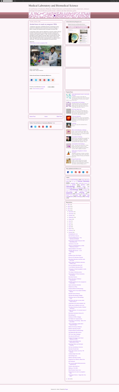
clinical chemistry (36, 88)
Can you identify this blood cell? (75, 265)
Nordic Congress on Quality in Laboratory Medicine (76, 191)
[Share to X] (51, 87)
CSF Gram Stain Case (77, 109)
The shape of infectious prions (75, 272)
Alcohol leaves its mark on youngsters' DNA (38, 42)
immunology (69, 188)
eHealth (67, 184)
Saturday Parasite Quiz (74, 348)
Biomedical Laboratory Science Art (76, 313)
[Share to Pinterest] (53, 87)
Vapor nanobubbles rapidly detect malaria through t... (76, 324)
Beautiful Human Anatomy (74, 293)
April (70, 226)
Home (46, 116)
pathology (81, 192)
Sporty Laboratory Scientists (75, 284)
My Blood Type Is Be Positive (75, 255)
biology (83, 179)
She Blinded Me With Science (75, 332)
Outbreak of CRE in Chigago (75, 316)
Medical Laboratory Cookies (75, 357)
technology (79, 196)
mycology (85, 189)
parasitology (69, 192)
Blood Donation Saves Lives (75, 370)
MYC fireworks (72, 361)
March (70, 228)
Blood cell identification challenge (79, 129)
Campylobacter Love (73, 234)
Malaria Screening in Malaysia (75, 326)
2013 (69, 378)
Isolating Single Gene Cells (74, 353)
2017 (69, 204)
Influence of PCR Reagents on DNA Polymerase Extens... (76, 246)
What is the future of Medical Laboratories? (75, 279)
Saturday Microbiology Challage (75, 295)
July (70, 221)
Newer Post (32, 116)
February (71, 230)
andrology (68, 179)
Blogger (66, 389)
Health (84, 186)
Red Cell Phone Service (74, 235)
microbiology (74, 189)
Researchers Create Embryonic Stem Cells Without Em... (77, 241)
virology (87, 196)
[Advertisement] (45, 102)
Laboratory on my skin (73, 243)
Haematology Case (73, 355)
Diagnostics (86, 183)
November (71, 213)
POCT (84, 193)
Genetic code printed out (74, 366)
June (70, 223)
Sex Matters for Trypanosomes (75, 318)
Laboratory (80, 188)
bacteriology (75, 179)
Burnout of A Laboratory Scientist (76, 257)
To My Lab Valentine (76, 116)
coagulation (72, 183)
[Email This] (48, 87)
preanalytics (75, 195)
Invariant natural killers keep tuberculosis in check (75, 341)
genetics (42, 88)
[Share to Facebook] (52, 87)
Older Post (59, 116)
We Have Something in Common (76, 347)
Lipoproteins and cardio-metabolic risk (77, 303)
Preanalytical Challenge (77, 136)
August (70, 219)
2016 (69, 206)
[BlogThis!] (49, 87)
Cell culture (74, 181)
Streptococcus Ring (73, 286)
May (70, 224)
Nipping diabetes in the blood (75, 248)
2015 (69, 208)
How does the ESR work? (74, 336)
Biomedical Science (73, 276)
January (71, 232)
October (71, 215)
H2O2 (70, 253)
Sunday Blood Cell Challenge (78, 102)
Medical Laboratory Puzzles (75, 328)
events (74, 184)
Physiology (77, 193)
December (71, 211)
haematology (70, 186)
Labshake (74, 123)
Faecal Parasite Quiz (76, 159)
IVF (75, 188)
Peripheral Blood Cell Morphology (76, 288)
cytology (80, 183)
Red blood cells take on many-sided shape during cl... (76, 301)
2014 (69, 210)
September (71, 217)
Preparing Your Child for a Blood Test (77, 359)
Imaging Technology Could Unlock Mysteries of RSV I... (76, 338)
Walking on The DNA (73, 368)
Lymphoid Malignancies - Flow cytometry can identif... (75, 238)
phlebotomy (69, 193)
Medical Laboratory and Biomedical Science (53, 5)
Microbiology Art (72, 315)
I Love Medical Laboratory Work (76, 267)
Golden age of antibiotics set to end (76, 305)
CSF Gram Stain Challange (74, 334)
